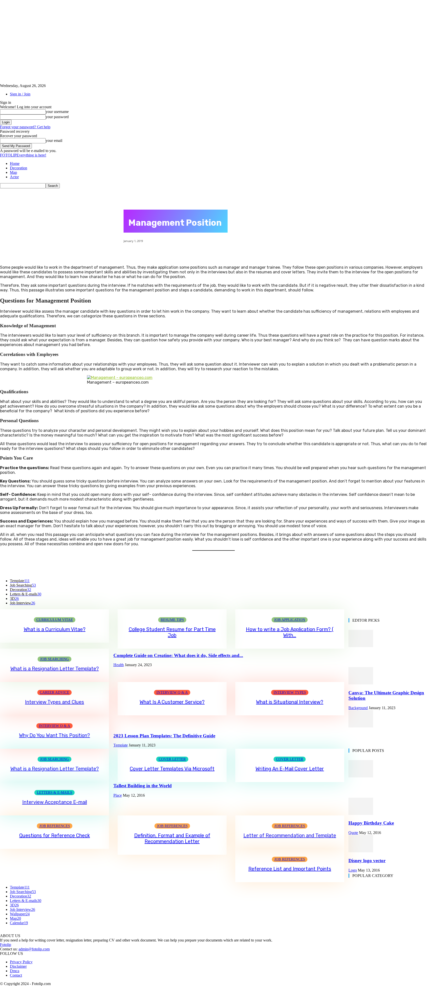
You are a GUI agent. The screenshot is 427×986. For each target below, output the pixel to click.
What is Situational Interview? (289, 702)
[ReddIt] (240, 566)
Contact (16, 975)
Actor (14, 177)
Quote (353, 833)
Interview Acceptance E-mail (54, 802)
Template (120, 745)
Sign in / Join (20, 94)
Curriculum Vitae (54, 620)
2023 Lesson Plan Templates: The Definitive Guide (164, 735)
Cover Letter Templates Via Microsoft (172, 769)
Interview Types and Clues (54, 702)
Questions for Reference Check (54, 835)
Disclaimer (18, 966)
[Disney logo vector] (360, 851)
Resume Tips (172, 620)
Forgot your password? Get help (25, 127)
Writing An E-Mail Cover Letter (290, 769)
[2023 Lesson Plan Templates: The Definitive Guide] (360, 726)
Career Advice (54, 692)
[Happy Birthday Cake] (360, 813)
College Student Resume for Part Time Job (172, 632)
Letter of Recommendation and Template (289, 835)
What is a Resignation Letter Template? (54, 669)
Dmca (14, 971)
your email (54, 140)
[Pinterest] (204, 566)
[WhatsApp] (222, 566)
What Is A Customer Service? (172, 702)
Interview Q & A (172, 692)
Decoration (18, 168)
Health (118, 665)
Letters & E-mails (54, 792)
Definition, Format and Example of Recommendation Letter (172, 838)
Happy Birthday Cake (371, 823)
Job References (54, 826)
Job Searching (54, 659)
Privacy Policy (21, 962)
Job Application (289, 620)
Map (13, 172)
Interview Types (290, 692)
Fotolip (5, 944)
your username (57, 112)
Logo (352, 870)
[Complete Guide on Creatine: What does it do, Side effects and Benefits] (360, 646)
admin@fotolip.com (34, 949)
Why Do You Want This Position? (54, 735)
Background (358, 708)
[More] (258, 566)
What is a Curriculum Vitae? (54, 629)
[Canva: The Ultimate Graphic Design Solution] (360, 683)
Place (117, 795)
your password (57, 117)
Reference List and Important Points (289, 869)
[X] (187, 566)
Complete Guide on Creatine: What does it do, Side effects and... (178, 655)
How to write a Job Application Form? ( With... (290, 632)
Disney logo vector (366, 860)
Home (15, 163)
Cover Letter (172, 759)
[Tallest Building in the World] (360, 776)
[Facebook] (169, 566)
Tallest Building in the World (142, 785)
